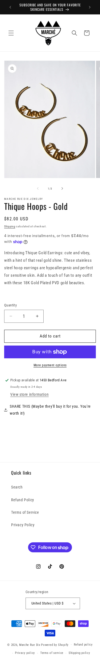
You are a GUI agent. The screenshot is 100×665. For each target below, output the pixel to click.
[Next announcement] (90, 7)
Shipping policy (79, 653)
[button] (11, 33)
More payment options (50, 365)
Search (17, 487)
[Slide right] (62, 188)
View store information (29, 394)
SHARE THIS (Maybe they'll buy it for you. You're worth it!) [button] (50, 409)
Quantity (10, 305)
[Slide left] (38, 188)
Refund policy (83, 644)
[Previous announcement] (10, 7)
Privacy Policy (22, 525)
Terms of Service (25, 512)
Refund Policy (22, 500)
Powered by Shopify (55, 644)
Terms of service (51, 653)
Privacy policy (25, 653)
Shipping (9, 226)
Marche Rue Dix (30, 644)
